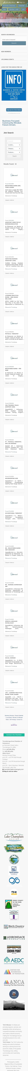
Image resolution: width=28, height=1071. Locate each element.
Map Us (22, 2)
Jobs (4, 9)
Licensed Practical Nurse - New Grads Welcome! (12, 297)
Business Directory (9, 5)
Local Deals (9, 717)
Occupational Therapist (13, 513)
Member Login (14, 9)
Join (23, 9)
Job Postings (13, 719)
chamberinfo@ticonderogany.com (14, 769)
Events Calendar (19, 715)
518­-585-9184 (9, 751)
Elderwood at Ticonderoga (11, 195)
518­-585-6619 (11, 749)
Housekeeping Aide (11, 478)
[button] (5, 166)
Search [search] (15, 156)
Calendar (21, 5)
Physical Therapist (12, 333)
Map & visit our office (10, 771)
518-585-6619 (10, 2)
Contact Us (19, 719)
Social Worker (10, 658)
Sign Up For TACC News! (14, 110)
